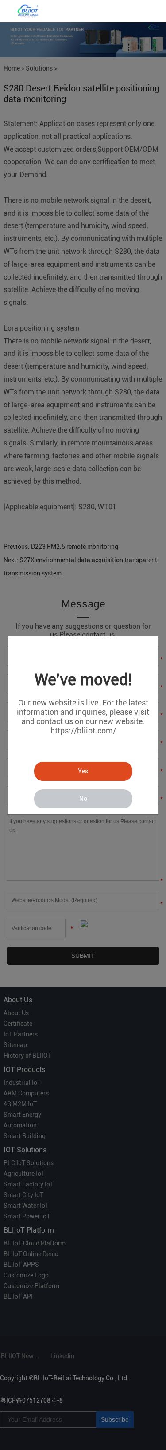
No (83, 798)
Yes (83, 771)
